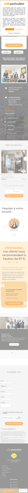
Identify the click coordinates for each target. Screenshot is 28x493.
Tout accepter (10, 29)
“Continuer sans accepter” (15, 21)
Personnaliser (19, 29)
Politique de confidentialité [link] (14, 33)
